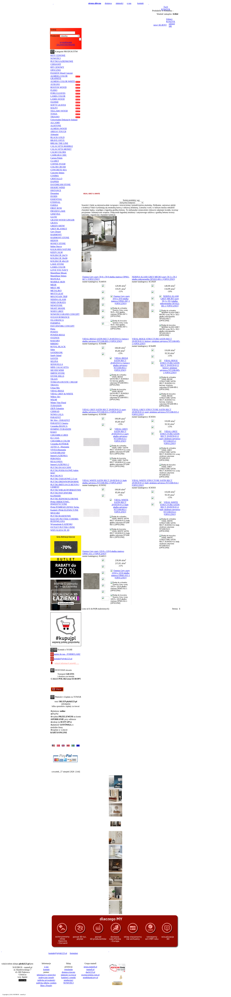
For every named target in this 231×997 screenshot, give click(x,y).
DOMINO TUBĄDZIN (60, 429)
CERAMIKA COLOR (60, 441)
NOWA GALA (56, 414)
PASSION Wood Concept (61, 73)
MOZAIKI (55, 513)
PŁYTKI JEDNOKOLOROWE (64, 499)
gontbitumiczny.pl (90, 977)
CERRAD (54, 411)
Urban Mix (55, 388)
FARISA (54, 205)
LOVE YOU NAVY (59, 270)
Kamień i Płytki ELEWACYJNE (64, 510)
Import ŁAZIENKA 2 (59, 464)
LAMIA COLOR (57, 96)
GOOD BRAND (57, 453)
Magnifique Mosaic (58, 273)
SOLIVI (53, 108)
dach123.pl (90, 972)
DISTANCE (55, 190)
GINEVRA (55, 214)
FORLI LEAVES (57, 93)
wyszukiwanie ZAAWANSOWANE (66, 43)
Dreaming (54, 193)
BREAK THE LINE (59, 143)
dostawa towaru (68, 972)
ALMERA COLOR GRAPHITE (59, 77)
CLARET (54, 161)
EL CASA (54, 438)
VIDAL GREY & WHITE (61, 394)
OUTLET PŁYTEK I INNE (62, 527)
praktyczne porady (46, 977)
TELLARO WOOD (59, 111)
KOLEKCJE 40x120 (59, 261)
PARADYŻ (55, 417)
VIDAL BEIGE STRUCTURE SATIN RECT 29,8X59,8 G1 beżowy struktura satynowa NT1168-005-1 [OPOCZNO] (156, 341)
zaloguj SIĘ (172, 25)
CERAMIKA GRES (59, 435)
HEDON (54, 240)
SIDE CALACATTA (59, 367)
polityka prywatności (46, 980)
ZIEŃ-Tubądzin (57, 408)
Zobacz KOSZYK (170, 20)
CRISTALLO (56, 178)
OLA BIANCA (57, 320)
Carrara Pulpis (56, 158)
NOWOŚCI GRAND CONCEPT (65, 314)
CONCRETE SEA (58, 170)
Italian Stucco (56, 246)
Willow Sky (55, 397)
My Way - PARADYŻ (60, 420)
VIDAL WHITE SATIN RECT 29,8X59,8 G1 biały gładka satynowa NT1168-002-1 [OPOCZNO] (104, 481)
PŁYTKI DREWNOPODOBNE (64, 481)
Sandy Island (55, 355)
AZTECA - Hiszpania (59, 447)
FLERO (53, 90)
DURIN (53, 196)
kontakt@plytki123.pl (63, 659)
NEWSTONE (56, 305)
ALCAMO (55, 122)
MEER (53, 285)
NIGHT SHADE (57, 308)
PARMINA (55, 323)
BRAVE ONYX (57, 140)
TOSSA (53, 114)
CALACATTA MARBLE (61, 146)
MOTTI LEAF (56, 293)
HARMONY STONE (59, 237)
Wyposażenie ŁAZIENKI (61, 524)
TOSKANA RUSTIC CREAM (63, 382)
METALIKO (56, 290)
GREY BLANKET (58, 229)
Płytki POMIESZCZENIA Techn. (64, 507)
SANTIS (54, 358)
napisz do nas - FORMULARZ (67, 654)
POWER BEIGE (57, 335)
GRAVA (54, 223)
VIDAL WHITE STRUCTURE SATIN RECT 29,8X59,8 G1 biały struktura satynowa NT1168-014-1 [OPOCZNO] (155, 482)
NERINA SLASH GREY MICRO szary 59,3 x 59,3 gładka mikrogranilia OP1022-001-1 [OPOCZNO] (154, 278)
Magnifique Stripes (58, 276)
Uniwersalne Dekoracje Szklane (64, 120)
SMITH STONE (57, 373)
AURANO (55, 84)
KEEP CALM (56, 252)
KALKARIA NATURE (60, 249)
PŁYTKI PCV (56, 476)
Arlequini (54, 134)
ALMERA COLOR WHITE (62, 81)
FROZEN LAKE (57, 211)
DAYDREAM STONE (60, 184)
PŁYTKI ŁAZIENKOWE (61, 61)
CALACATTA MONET (61, 149)
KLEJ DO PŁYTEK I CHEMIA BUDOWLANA (64, 520)
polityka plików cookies (46, 983)
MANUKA (55, 279)
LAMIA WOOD (57, 99)
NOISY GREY (56, 311)
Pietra (52, 329)
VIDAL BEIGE (57, 391)
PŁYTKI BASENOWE (60, 516)
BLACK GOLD (57, 137)
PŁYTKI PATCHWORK (61, 493)
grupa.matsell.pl (90, 967)
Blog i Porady (46, 985)
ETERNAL (55, 202)
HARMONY (56, 234)
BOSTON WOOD (58, 87)
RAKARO (55, 341)
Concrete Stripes (57, 173)
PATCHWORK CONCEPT (62, 326)
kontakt (140, 3)
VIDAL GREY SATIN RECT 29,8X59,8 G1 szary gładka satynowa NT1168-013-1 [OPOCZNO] (104, 410)
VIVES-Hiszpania (58, 450)
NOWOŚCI (55, 58)
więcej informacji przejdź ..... (67, 663)
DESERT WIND (57, 187)
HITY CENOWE (57, 55)
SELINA (54, 361)
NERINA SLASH (58, 299)
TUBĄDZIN (56, 405)
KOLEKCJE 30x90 (58, 258)
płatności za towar (68, 975)
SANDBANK (56, 352)
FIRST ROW (56, 208)
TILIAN (54, 379)
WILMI (53, 400)
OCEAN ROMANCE (60, 317)
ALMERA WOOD (58, 128)
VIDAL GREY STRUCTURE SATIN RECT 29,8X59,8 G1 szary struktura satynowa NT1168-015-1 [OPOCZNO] (155, 412)
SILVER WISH (57, 370)
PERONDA (55, 458)
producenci (68, 980)
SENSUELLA (56, 364)
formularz (74, 953)
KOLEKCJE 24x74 (58, 255)
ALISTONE (55, 125)
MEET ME (55, 288)
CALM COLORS (58, 152)
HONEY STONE (58, 243)
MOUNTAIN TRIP (58, 296)
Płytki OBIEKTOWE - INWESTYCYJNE (60, 503)
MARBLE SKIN (57, 282)
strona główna (94, 3)
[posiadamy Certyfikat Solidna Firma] (14, 953)
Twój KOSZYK (165, 8)
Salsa (52, 349)
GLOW (53, 217)
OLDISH (54, 102)
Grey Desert (55, 232)
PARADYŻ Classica (59, 423)
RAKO (53, 432)
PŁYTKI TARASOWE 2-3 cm (63, 479)
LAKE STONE (57, 264)
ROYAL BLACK (58, 346)
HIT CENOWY (57, 67)
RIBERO (54, 344)
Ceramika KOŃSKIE (59, 444)
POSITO (54, 332)
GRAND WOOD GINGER (62, 220)
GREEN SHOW (57, 226)
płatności (119, 3)
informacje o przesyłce (46, 975)
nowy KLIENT (160, 25)
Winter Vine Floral (58, 402)
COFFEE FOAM (57, 164)
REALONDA (56, 461)
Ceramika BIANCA (59, 426)
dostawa (108, 3)
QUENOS (54, 338)
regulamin (68, 969)
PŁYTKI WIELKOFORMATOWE (65, 490)
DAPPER (54, 181)
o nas (129, 3)
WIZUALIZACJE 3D (59, 530)
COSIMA (54, 176)
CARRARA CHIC (58, 155)
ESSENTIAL (56, 199)
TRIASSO (54, 117)
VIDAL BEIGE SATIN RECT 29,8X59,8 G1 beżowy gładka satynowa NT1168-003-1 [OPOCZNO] (105, 340)
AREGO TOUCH (58, 131)
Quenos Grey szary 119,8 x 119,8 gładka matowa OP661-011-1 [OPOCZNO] (103, 552)
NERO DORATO (58, 302)
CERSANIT (55, 64)
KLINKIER (55, 496)
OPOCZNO (55, 70)
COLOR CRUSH (58, 167)
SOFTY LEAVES (58, 105)
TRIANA (54, 385)
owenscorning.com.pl (90, 975)
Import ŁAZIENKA (59, 455)
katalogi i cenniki (68, 977)
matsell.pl (90, 969)
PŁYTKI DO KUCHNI (60, 467)
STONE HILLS (57, 376)
